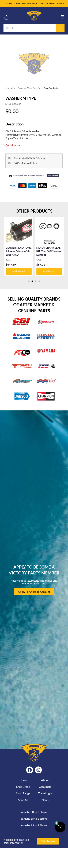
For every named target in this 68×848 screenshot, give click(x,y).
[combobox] (29, 28)
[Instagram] (38, 769)
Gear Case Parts (35, 88)
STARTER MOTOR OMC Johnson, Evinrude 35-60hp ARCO (18, 251)
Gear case (22, 88)
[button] (28, 281)
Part (14, 88)
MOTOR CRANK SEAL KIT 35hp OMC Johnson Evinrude (49, 251)
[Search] (60, 28)
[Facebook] (29, 769)
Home (8, 88)
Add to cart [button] (18, 271)
